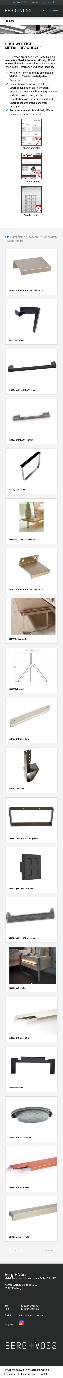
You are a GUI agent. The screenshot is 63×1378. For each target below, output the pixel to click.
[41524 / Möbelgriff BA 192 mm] (31, 367)
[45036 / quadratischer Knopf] (31, 865)
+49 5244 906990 (19, 2)
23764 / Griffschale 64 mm (20, 1137)
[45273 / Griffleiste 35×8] (31, 716)
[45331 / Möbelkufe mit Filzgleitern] (31, 816)
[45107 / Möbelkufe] (31, 467)
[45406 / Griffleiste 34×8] (31, 1015)
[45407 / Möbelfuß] (31, 766)
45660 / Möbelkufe (17, 988)
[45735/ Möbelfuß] (31, 317)
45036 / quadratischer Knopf (21, 888)
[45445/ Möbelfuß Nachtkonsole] (31, 517)
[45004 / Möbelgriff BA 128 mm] (31, 915)
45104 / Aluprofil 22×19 (19, 1237)
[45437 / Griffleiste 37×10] (31, 1164)
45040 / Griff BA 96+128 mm (21, 440)
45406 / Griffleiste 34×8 (19, 1038)
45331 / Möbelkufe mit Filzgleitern (23, 838)
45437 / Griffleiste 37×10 (19, 1187)
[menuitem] (18, 2)
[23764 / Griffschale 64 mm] (31, 1115)
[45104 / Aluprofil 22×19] (31, 1214)
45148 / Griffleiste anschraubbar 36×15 (26, 290)
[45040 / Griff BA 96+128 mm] (31, 417)
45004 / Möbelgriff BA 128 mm (22, 938)
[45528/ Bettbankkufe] (31, 616)
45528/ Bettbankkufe (18, 639)
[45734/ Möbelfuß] (31, 1065)
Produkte (9, 20)
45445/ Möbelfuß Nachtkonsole (22, 539)
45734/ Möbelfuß (16, 1087)
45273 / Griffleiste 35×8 (19, 739)
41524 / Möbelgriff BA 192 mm (22, 390)
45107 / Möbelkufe (17, 490)
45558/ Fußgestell (16, 689)
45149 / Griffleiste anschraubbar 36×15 (26, 589)
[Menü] (54, 10)
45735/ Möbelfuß (16, 340)
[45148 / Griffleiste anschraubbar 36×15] (31, 267)
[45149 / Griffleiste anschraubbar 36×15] (31, 566)
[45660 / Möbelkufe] (31, 965)
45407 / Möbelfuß (16, 788)
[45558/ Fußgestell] (31, 666)
